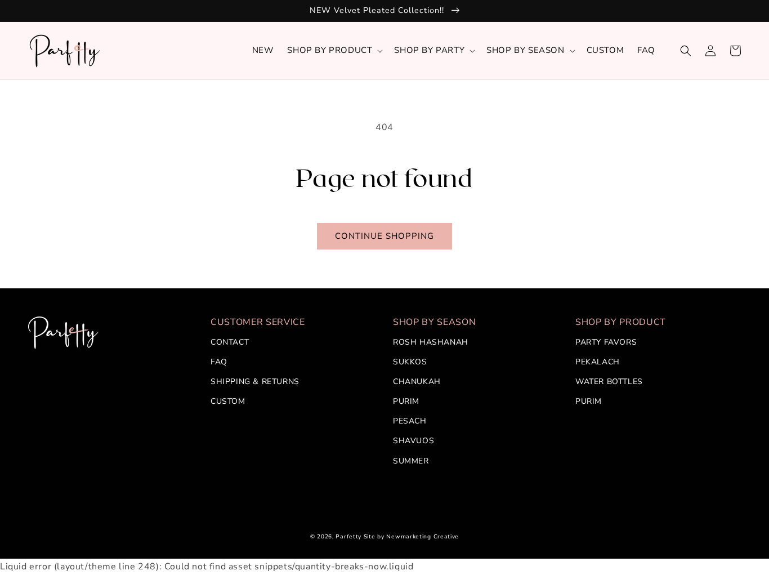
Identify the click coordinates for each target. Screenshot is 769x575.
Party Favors (606, 342)
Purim (406, 401)
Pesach (410, 421)
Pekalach (597, 361)
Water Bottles (609, 381)
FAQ (219, 361)
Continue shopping (384, 236)
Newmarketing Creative (422, 537)
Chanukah (417, 381)
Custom (228, 401)
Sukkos (410, 361)
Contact (230, 342)
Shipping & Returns (255, 381)
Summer (411, 461)
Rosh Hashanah (430, 342)
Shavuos (413, 440)
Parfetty (348, 537)
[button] (333, 50)
